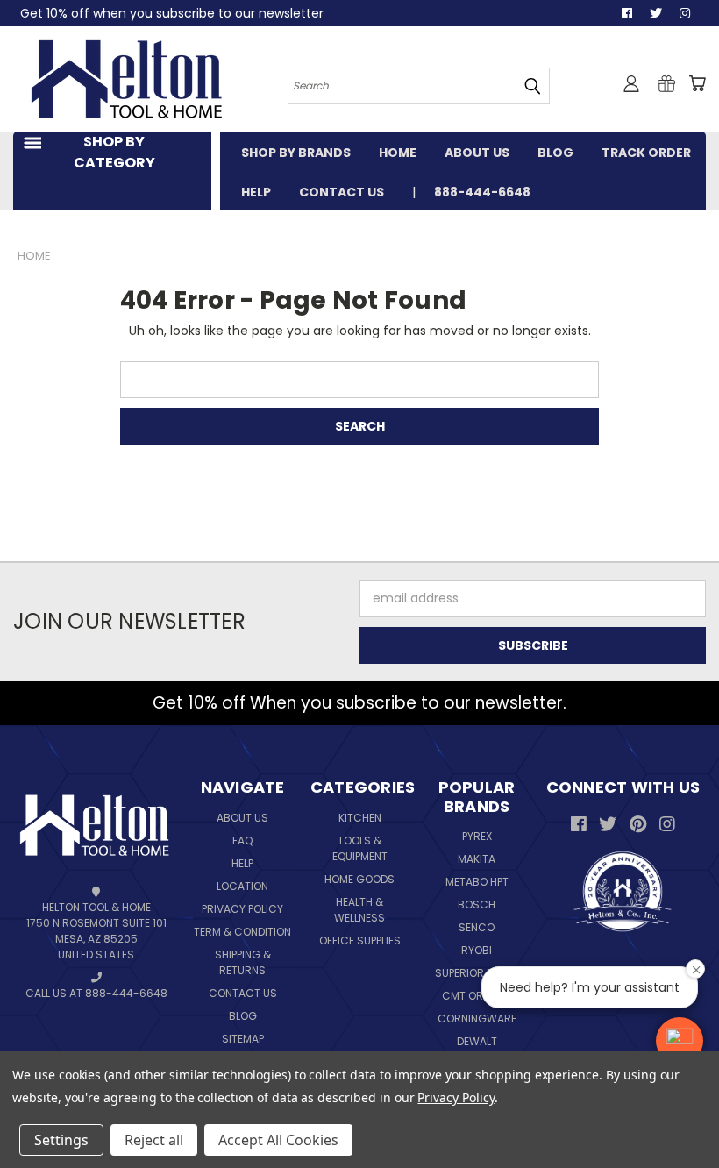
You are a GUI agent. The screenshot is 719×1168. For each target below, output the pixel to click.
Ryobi (476, 950)
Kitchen (359, 817)
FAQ (242, 840)
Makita (476, 858)
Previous (683, 1113)
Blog (243, 1015)
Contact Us (243, 993)
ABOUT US (477, 152)
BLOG (555, 152)
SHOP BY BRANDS (296, 152)
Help (242, 863)
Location (242, 886)
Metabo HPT (477, 881)
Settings (61, 1140)
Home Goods (359, 879)
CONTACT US (341, 192)
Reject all (154, 1140)
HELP (256, 192)
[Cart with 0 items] (697, 83)
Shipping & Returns (243, 962)
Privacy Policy (242, 908)
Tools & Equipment (360, 848)
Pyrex (477, 836)
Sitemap (243, 1038)
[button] (679, 1040)
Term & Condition (242, 931)
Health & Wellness (359, 909)
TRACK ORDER (646, 152)
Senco (477, 927)
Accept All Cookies (278, 1140)
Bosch (476, 904)
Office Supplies (360, 940)
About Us (242, 817)
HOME (397, 152)
